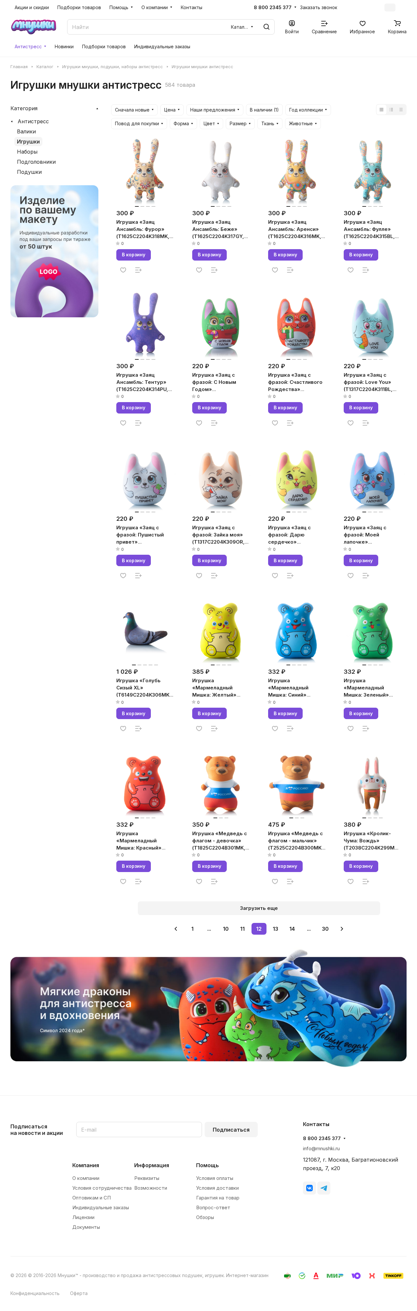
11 (242, 929)
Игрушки (28, 141)
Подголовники (36, 161)
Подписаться (231, 1129)
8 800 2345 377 (273, 7)
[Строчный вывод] (391, 109)
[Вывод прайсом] (401, 109)
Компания (85, 1165)
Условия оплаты (214, 1178)
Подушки (29, 172)
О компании (85, 1178)
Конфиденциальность (35, 1293)
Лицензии (83, 1217)
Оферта (79, 1293)
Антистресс (33, 121)
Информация (151, 1165)
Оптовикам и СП (91, 1198)
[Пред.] (175, 929)
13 (275, 929)
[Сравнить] (138, 270)
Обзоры (205, 1217)
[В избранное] (123, 270)
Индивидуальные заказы (100, 1207)
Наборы (27, 151)
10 (226, 929)
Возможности (150, 1188)
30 (325, 929)
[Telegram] (323, 1188)
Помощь (207, 1165)
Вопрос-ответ (213, 1207)
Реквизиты (146, 1178)
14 (292, 929)
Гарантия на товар (217, 1198)
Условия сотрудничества (102, 1188)
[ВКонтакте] (309, 1188)
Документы (86, 1227)
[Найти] (266, 27)
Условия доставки (217, 1188)
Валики (26, 131)
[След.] (342, 929)
